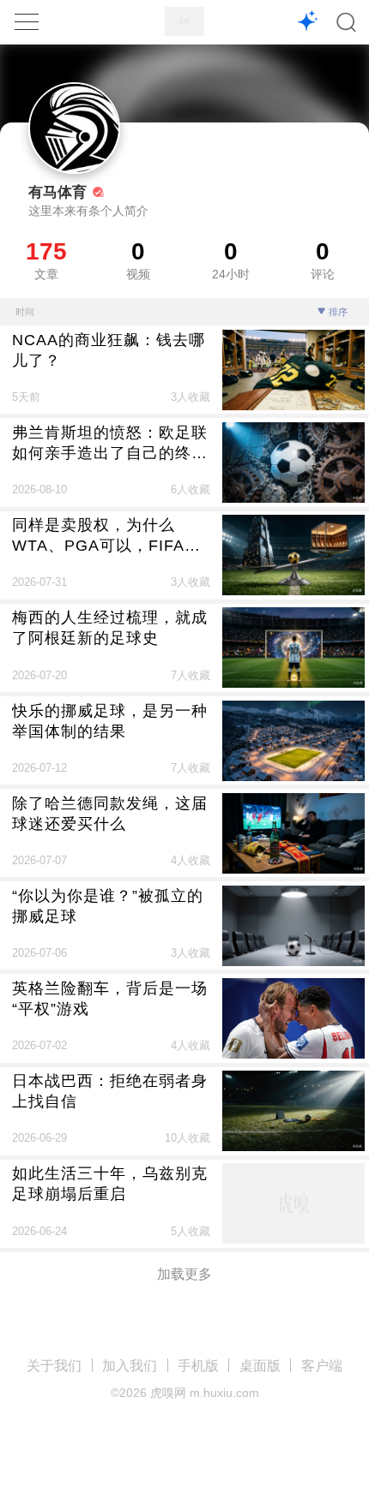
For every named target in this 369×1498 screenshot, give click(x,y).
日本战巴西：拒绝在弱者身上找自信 (110, 1090)
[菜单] (26, 21)
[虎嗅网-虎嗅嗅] (308, 22)
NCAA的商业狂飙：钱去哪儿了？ (108, 350)
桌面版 (260, 1365)
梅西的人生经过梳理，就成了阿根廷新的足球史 (110, 627)
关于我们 (54, 1365)
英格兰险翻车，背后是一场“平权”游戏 (110, 998)
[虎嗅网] (184, 21)
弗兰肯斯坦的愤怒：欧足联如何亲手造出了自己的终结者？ (110, 443)
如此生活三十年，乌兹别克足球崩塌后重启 (110, 1183)
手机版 (198, 1365)
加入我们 (129, 1365)
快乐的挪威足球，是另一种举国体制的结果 (110, 720)
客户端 (321, 1365)
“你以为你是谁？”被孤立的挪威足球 (107, 905)
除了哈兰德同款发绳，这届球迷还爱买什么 (110, 813)
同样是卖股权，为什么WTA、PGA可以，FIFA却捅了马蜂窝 (106, 536)
